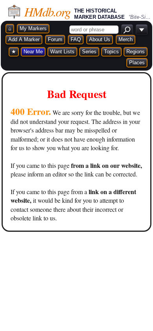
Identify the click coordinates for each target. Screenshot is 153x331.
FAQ (76, 39)
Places (137, 62)
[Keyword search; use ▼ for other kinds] (127, 29)
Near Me (33, 52)
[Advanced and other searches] (142, 29)
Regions (135, 52)
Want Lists (62, 52)
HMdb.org (47, 11)
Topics (111, 52)
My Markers (33, 28)
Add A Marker (24, 39)
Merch (125, 39)
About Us (99, 39)
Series (89, 52)
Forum (55, 39)
